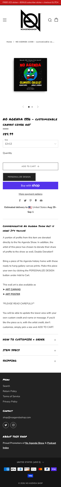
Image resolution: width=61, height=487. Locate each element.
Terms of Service (11, 396)
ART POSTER (12, 294)
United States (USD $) (29, 462)
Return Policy (10, 391)
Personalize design (19, 177)
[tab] (29, 107)
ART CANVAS (12, 289)
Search (6, 386)
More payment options (30, 194)
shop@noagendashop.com (17, 417)
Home (9, 42)
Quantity (7, 153)
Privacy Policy (10, 401)
